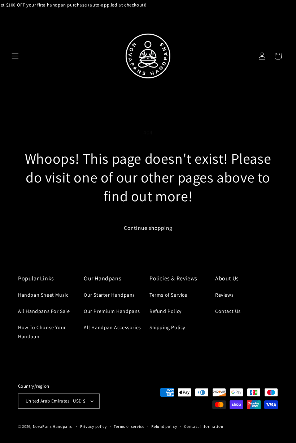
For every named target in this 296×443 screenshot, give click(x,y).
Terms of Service (168, 295)
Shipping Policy (167, 327)
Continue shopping (148, 227)
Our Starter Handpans (109, 295)
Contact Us (228, 311)
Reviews (224, 295)
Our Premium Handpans (112, 311)
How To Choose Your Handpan (42, 332)
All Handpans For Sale (44, 311)
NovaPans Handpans (52, 426)
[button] (15, 56)
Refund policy (164, 426)
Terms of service (129, 426)
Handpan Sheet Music (43, 295)
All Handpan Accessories (112, 327)
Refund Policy (165, 311)
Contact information (203, 426)
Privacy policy (93, 426)
